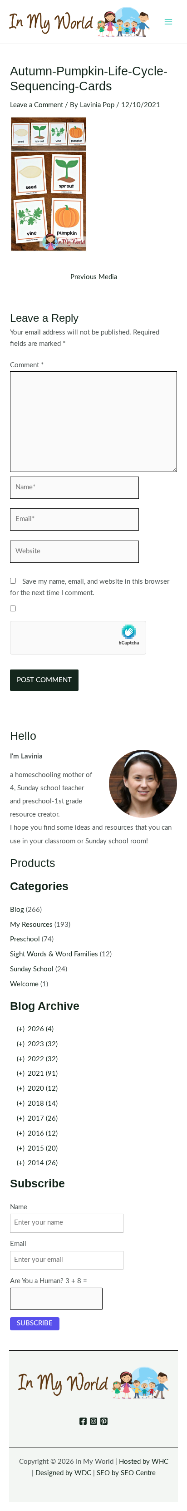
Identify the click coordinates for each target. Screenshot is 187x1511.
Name (18, 1207)
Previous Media (93, 277)
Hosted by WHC (143, 1461)
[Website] (74, 553)
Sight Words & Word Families (54, 954)
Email (18, 1243)
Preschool (25, 939)
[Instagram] (93, 1421)
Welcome (24, 984)
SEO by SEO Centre (126, 1473)
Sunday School (32, 969)
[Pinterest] (104, 1421)
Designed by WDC (63, 1473)
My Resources (31, 924)
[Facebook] (83, 1421)
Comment (27, 365)
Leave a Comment (36, 105)
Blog (17, 909)
